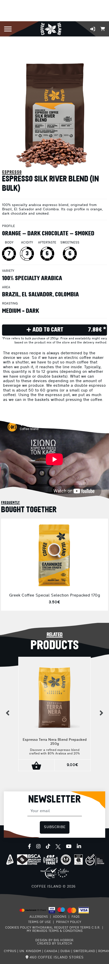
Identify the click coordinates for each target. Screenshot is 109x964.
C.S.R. (96, 927)
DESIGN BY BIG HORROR (54, 940)
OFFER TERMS (79, 927)
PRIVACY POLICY (68, 922)
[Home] (51, 28)
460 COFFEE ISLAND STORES (56, 957)
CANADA (50, 951)
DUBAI (65, 951)
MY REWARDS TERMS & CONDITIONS (55, 931)
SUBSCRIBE (54, 827)
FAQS (75, 916)
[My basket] (102, 28)
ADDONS (59, 916)
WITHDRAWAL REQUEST (50, 927)
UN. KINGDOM (30, 951)
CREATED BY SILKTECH (54, 943)
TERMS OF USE (39, 922)
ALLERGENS (38, 916)
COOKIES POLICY (18, 927)
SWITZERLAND (84, 951)
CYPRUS (10, 951)
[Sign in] (92, 29)
